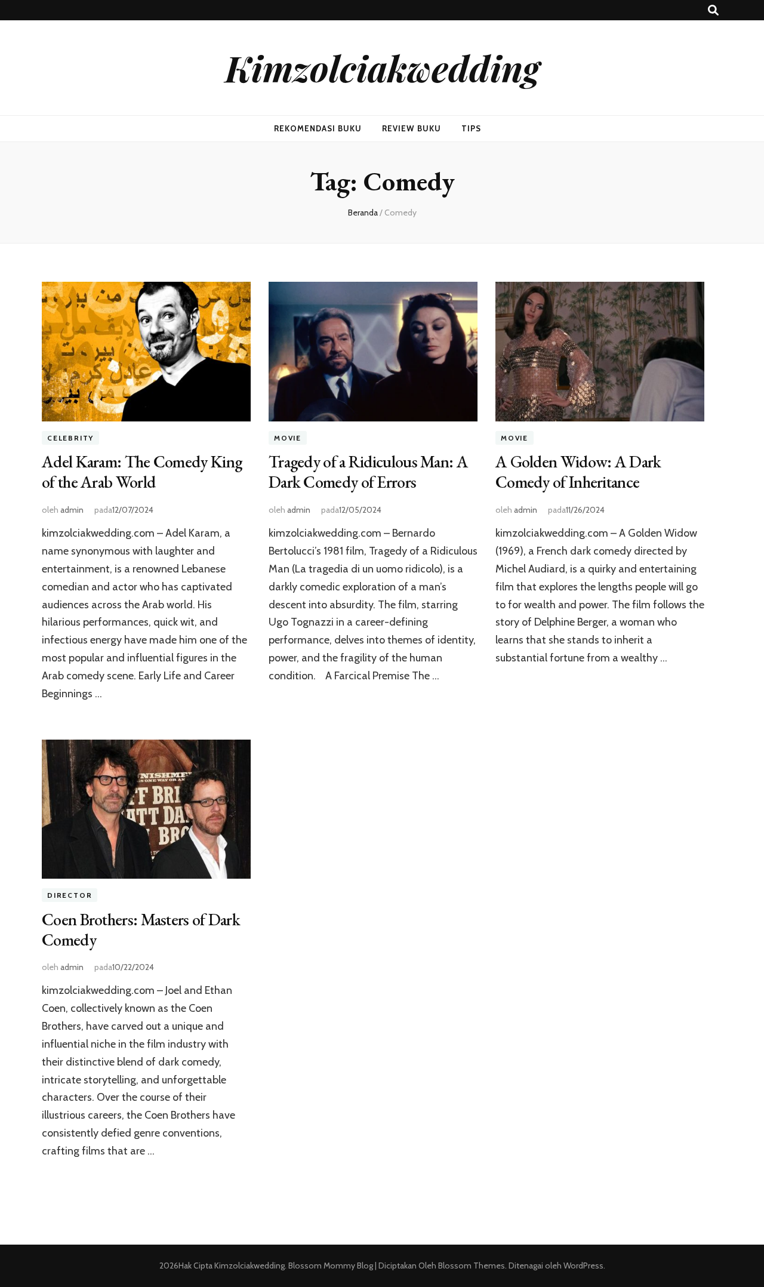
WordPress (583, 1265)
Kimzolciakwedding (382, 67)
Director (69, 895)
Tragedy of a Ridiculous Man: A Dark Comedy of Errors (368, 471)
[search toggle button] (713, 10)
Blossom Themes (470, 1265)
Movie (287, 437)
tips (471, 128)
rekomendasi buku (318, 128)
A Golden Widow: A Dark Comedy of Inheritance (578, 471)
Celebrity (70, 437)
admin (72, 509)
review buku (411, 128)
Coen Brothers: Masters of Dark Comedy (141, 929)
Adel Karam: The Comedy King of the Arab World (142, 471)
